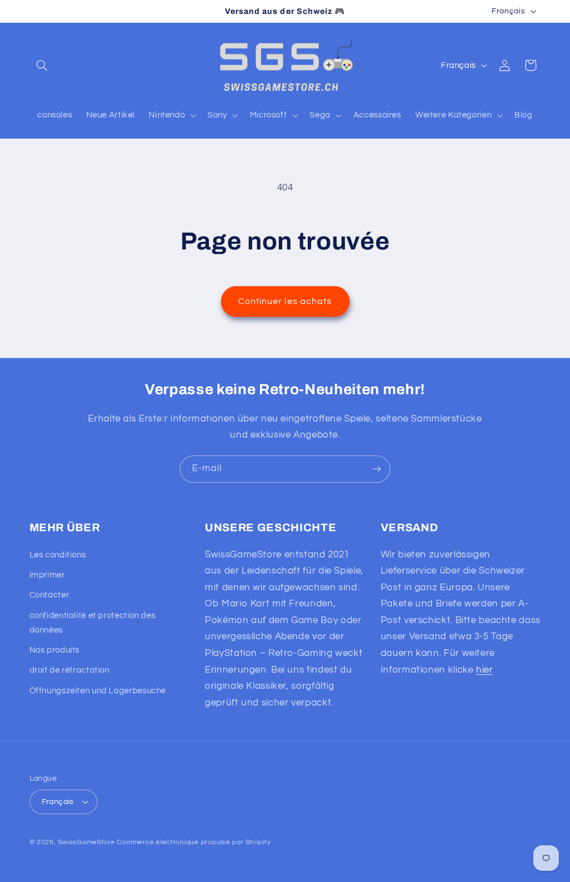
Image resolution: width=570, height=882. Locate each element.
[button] (42, 65)
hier (484, 670)
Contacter (50, 595)
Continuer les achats (285, 301)
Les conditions (58, 555)
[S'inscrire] (377, 469)
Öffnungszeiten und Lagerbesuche (98, 691)
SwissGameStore (86, 842)
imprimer (47, 575)
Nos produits (55, 650)
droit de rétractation (70, 670)
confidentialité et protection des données (93, 622)
